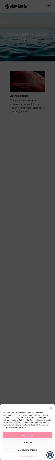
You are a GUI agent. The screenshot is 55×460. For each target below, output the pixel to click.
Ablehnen (27, 442)
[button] (51, 407)
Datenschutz (23, 456)
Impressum (33, 456)
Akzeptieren (27, 435)
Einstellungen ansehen (27, 450)
